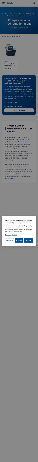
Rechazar (19, 240)
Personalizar (9, 240)
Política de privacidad (11, 235)
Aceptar (28, 240)
